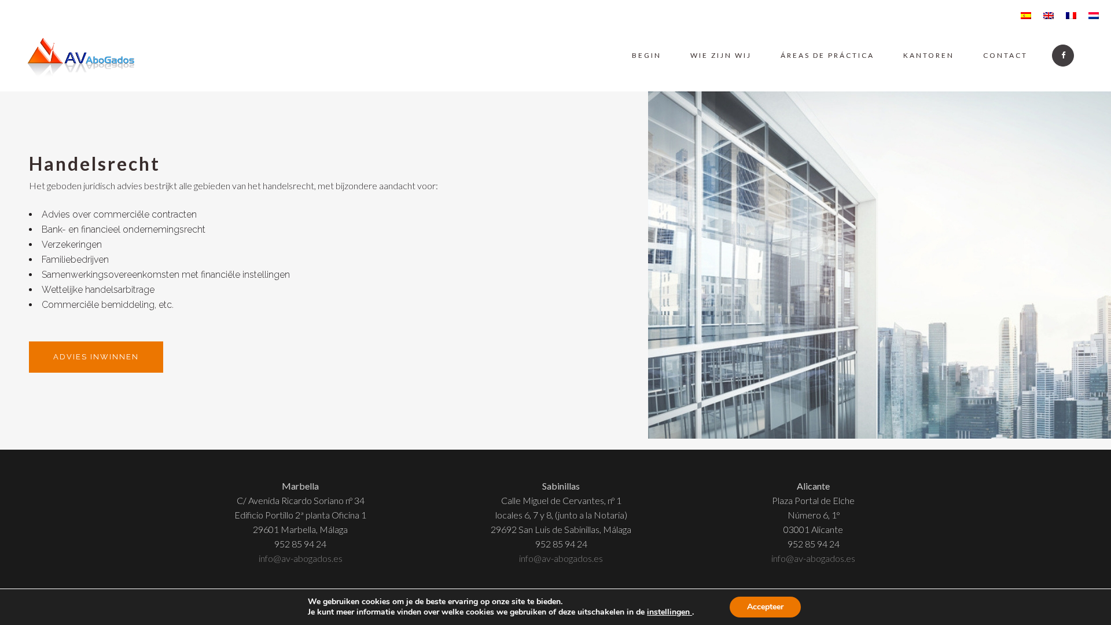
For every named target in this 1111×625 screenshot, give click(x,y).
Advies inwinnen (96, 356)
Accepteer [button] (765, 606)
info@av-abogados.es (301, 558)
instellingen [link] (669, 611)
